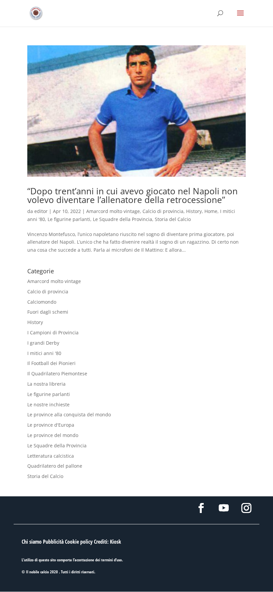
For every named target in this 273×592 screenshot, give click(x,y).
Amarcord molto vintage (113, 211)
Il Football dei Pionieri (51, 363)
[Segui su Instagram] (246, 508)
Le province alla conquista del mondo (69, 414)
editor (41, 211)
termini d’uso (111, 560)
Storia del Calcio (173, 219)
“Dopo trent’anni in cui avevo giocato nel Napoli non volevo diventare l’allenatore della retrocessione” (132, 195)
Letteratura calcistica (50, 456)
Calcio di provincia (162, 211)
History (194, 211)
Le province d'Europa (50, 425)
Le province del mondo (52, 435)
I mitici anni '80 (44, 353)
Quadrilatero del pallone (54, 466)
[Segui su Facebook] (201, 508)
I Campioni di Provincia (53, 332)
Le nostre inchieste (48, 404)
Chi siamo (32, 541)
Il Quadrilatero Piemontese (57, 373)
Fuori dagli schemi (47, 312)
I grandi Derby (43, 343)
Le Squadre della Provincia (122, 219)
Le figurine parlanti (69, 219)
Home (210, 211)
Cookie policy (79, 541)
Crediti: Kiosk (107, 541)
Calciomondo (41, 302)
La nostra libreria (46, 384)
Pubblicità (53, 541)
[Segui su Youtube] (224, 508)
